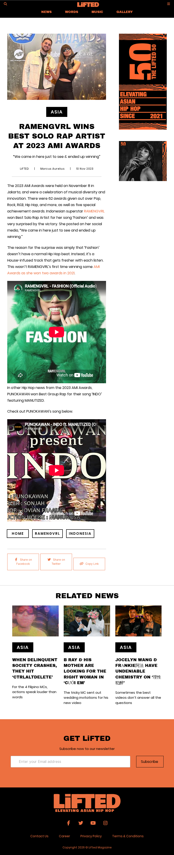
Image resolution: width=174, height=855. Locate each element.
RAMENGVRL (93, 211)
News (46, 12)
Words (71, 12)
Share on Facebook (24, 561)
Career (64, 836)
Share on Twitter (58, 561)
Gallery (124, 12)
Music (97, 12)
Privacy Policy (91, 836)
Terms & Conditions (128, 836)
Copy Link (92, 563)
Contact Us (39, 836)
